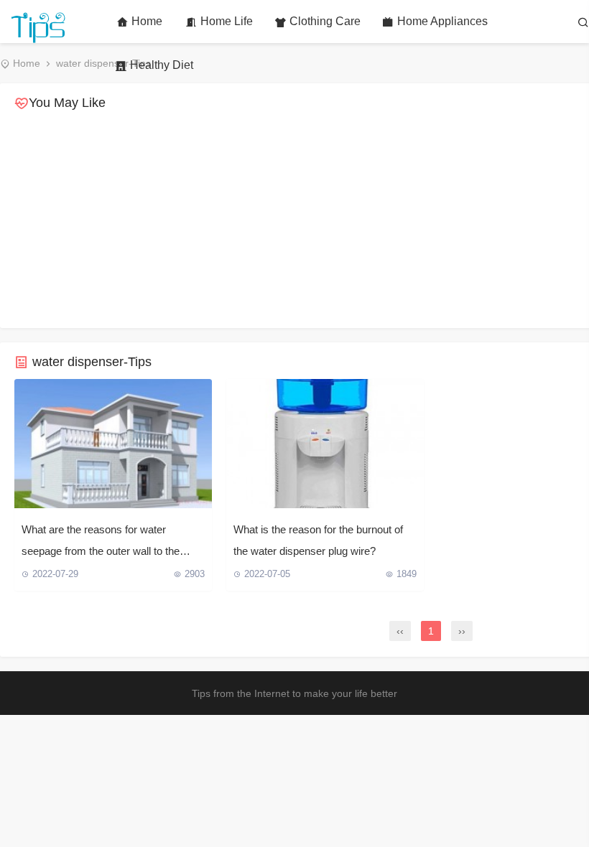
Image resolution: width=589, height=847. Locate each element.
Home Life (226, 21)
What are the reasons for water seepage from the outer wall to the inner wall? (101, 542)
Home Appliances (442, 21)
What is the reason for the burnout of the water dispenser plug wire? (318, 540)
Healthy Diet (161, 65)
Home (146, 21)
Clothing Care (325, 21)
